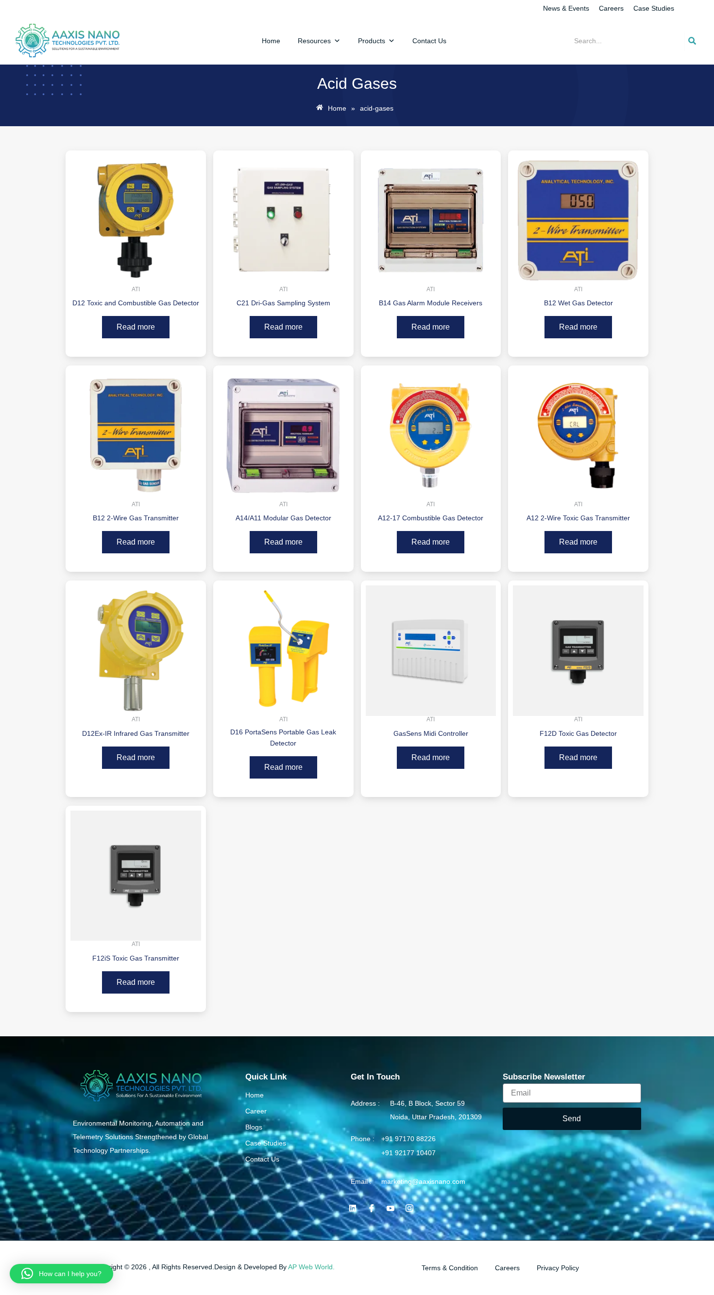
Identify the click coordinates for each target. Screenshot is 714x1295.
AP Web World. (311, 1267)
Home (271, 41)
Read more (136, 327)
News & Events (566, 8)
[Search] (692, 40)
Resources (314, 41)
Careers (611, 8)
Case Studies (653, 8)
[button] (61, 1273)
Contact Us (429, 41)
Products (371, 41)
